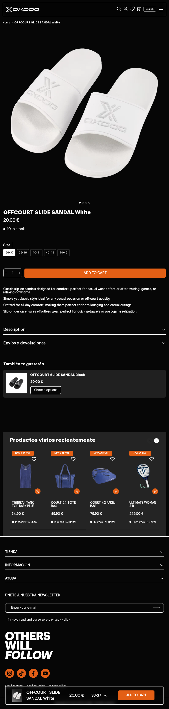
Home (6, 22)
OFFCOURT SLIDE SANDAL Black (57, 375)
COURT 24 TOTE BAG (63, 504)
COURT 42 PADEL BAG (102, 504)
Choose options (45, 390)
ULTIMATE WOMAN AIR (142, 504)
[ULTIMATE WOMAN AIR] (143, 476)
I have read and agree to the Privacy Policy (40, 619)
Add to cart (95, 273)
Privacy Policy (57, 685)
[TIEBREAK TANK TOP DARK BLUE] (26, 476)
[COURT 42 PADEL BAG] (104, 476)
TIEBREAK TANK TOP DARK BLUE (23, 504)
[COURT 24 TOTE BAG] (65, 476)
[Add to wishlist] (34, 459)
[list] (84, 113)
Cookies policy (36, 685)
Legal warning (14, 685)
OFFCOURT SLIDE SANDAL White (37, 22)
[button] (138, 8)
